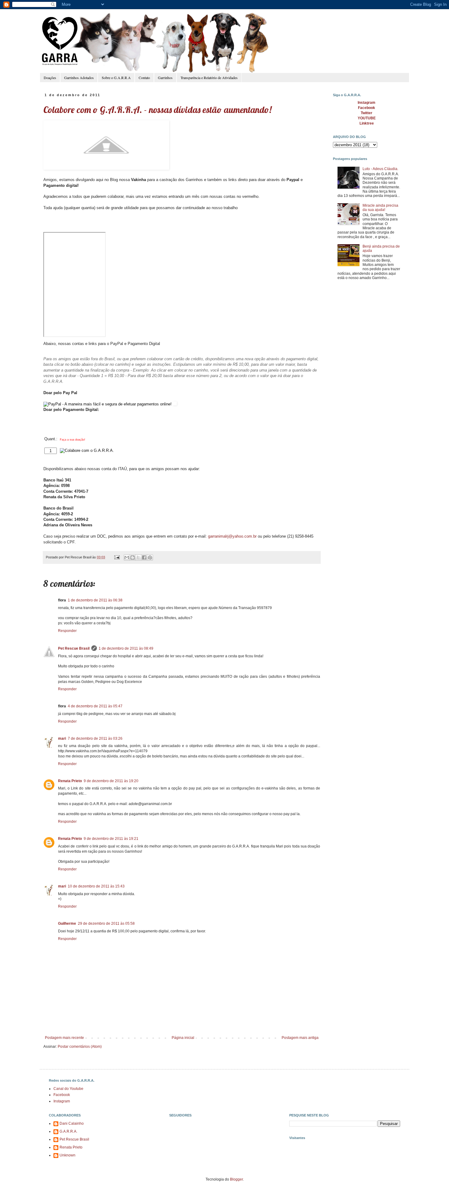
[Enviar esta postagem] (117, 557)
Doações (50, 77)
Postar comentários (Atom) (80, 1046)
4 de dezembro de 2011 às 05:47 (95, 706)
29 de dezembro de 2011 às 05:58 (106, 923)
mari (62, 738)
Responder (67, 631)
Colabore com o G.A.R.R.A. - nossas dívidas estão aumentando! (157, 109)
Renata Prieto (70, 781)
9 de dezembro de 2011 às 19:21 (111, 839)
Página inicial (183, 1038)
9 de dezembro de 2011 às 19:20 (111, 781)
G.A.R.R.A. (68, 1131)
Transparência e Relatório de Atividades (209, 77)
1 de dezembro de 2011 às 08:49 (126, 648)
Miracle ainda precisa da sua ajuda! (380, 207)
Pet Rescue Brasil (73, 648)
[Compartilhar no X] (138, 557)
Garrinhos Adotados (79, 77)
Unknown (67, 1155)
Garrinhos (165, 77)
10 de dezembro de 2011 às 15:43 (96, 886)
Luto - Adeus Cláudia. (380, 169)
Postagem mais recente (64, 1038)
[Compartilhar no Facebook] (144, 557)
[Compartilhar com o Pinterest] (150, 557)
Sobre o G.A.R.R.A (116, 77)
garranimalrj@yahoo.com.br (232, 536)
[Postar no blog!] (133, 557)
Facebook (61, 1095)
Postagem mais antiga (300, 1038)
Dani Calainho (72, 1123)
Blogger (236, 1179)
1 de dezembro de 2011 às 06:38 (95, 600)
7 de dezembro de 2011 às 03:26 (95, 738)
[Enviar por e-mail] (127, 557)
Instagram (61, 1101)
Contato (144, 77)
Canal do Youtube (68, 1089)
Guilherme (67, 923)
